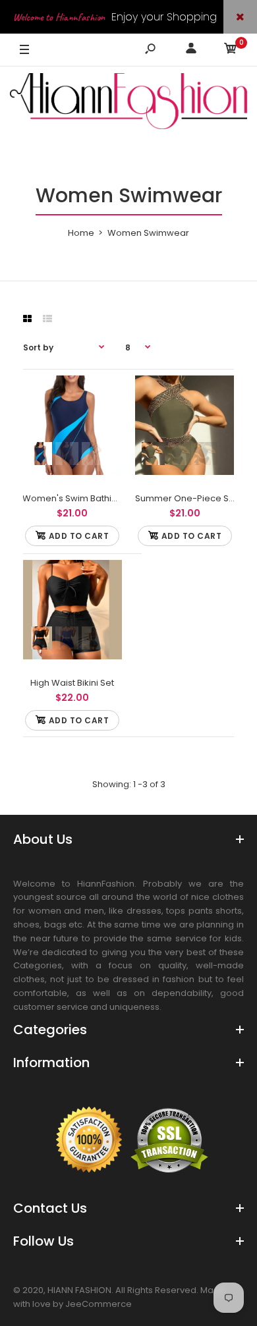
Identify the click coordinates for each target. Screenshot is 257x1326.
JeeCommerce (98, 1304)
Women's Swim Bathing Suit (81, 498)
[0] (230, 50)
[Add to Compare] (104, 394)
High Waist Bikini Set (72, 683)
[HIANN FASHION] (128, 103)
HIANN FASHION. (80, 1290)
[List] (47, 319)
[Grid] (27, 319)
